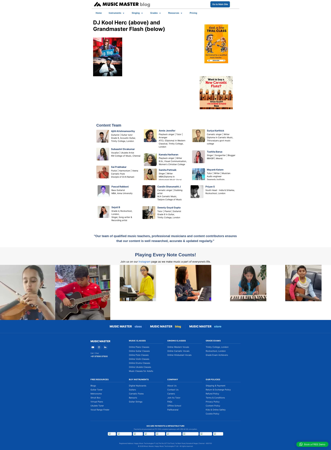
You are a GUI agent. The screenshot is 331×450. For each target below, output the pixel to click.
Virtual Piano (97, 401)
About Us (171, 385)
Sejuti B (115, 207)
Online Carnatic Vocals (178, 351)
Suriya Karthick (215, 130)
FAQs (169, 401)
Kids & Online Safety (216, 409)
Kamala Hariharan (168, 154)
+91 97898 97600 (99, 356)
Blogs (93, 385)
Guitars (132, 389)
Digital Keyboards (137, 385)
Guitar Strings (135, 401)
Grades (154, 13)
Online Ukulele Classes (140, 367)
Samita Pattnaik (167, 170)
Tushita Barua (214, 151)
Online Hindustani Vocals (179, 355)
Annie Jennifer (167, 130)
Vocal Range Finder (100, 409)
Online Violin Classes (139, 359)
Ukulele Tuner (97, 405)
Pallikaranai (172, 409)
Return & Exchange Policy (218, 389)
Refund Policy (212, 393)
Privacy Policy (213, 401)
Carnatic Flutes (136, 393)
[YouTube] (93, 347)
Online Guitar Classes (139, 351)
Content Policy (213, 405)
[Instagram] (99, 347)
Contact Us (172, 389)
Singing (136, 13)
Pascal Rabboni (120, 186)
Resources (173, 13)
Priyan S (210, 186)
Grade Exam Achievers (217, 355)
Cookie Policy (212, 413)
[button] (312, 444)
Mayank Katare (215, 169)
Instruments (115, 13)
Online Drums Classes (139, 363)
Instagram (145, 261)
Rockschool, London (216, 351)
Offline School (174, 405)
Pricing (193, 13)
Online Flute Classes (139, 355)
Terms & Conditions (215, 397)
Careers (171, 393)
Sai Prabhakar (118, 167)
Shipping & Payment (215, 385)
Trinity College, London (217, 347)
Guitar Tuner (97, 389)
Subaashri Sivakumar (123, 149)
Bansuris (133, 397)
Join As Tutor (173, 397)
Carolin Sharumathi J (169, 186)
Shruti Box (96, 397)
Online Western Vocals (178, 347)
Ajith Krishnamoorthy (123, 131)
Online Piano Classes (139, 347)
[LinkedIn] (105, 347)
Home (99, 13)
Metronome (96, 393)
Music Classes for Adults (141, 371)
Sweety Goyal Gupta (168, 207)
